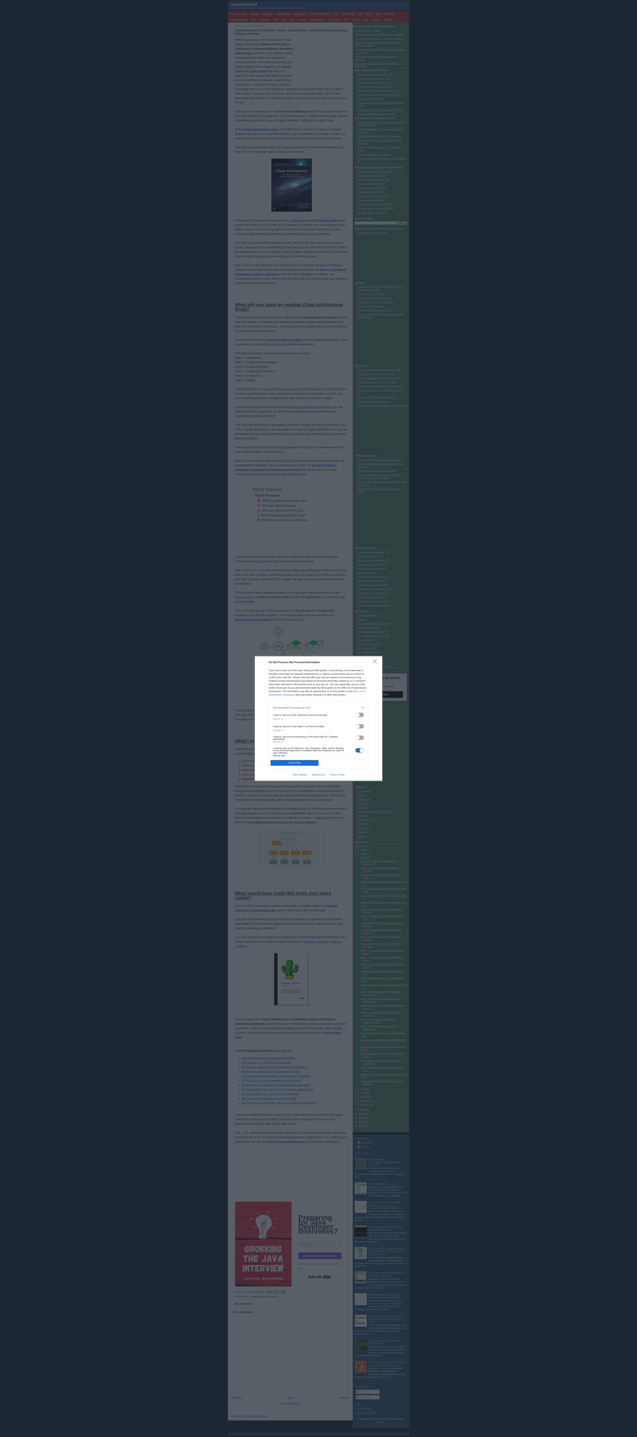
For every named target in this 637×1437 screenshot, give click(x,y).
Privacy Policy (337, 774)
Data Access (318, 774)
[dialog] (318, 718)
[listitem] (318, 707)
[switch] (359, 715)
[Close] (376, 662)
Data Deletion (300, 774)
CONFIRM (294, 763)
